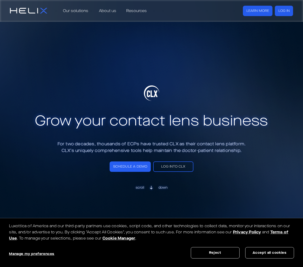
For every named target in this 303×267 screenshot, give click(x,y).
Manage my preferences (31, 254)
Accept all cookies (270, 252)
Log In (284, 11)
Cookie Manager (118, 238)
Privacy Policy (247, 232)
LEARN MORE (257, 11)
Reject (215, 252)
